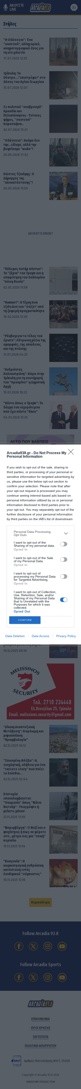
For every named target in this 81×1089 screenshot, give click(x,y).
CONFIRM (25, 620)
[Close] (72, 453)
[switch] (63, 544)
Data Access (40, 636)
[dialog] (40, 544)
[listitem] (40, 533)
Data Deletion (15, 636)
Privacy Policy (66, 636)
